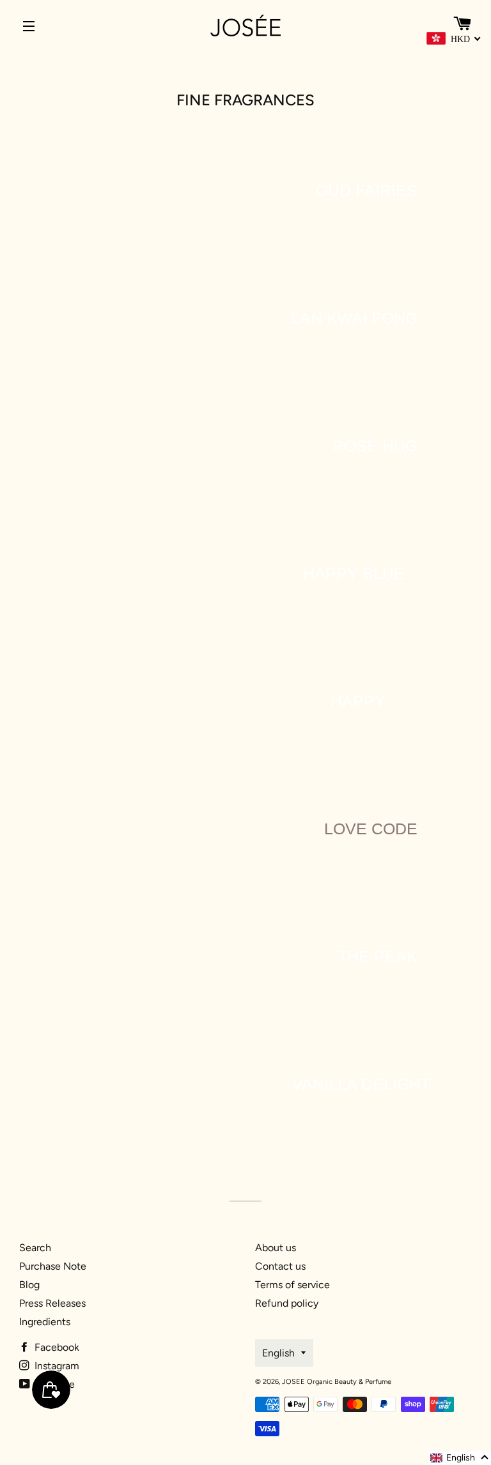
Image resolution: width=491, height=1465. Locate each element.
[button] (460, 1458)
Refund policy (286, 1303)
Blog (29, 1285)
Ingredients (44, 1322)
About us (275, 1248)
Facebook (55, 1347)
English (278, 1353)
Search (35, 1248)
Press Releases (52, 1303)
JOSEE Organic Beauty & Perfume (336, 1382)
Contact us (280, 1266)
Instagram (55, 1366)
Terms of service (292, 1285)
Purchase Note (52, 1266)
